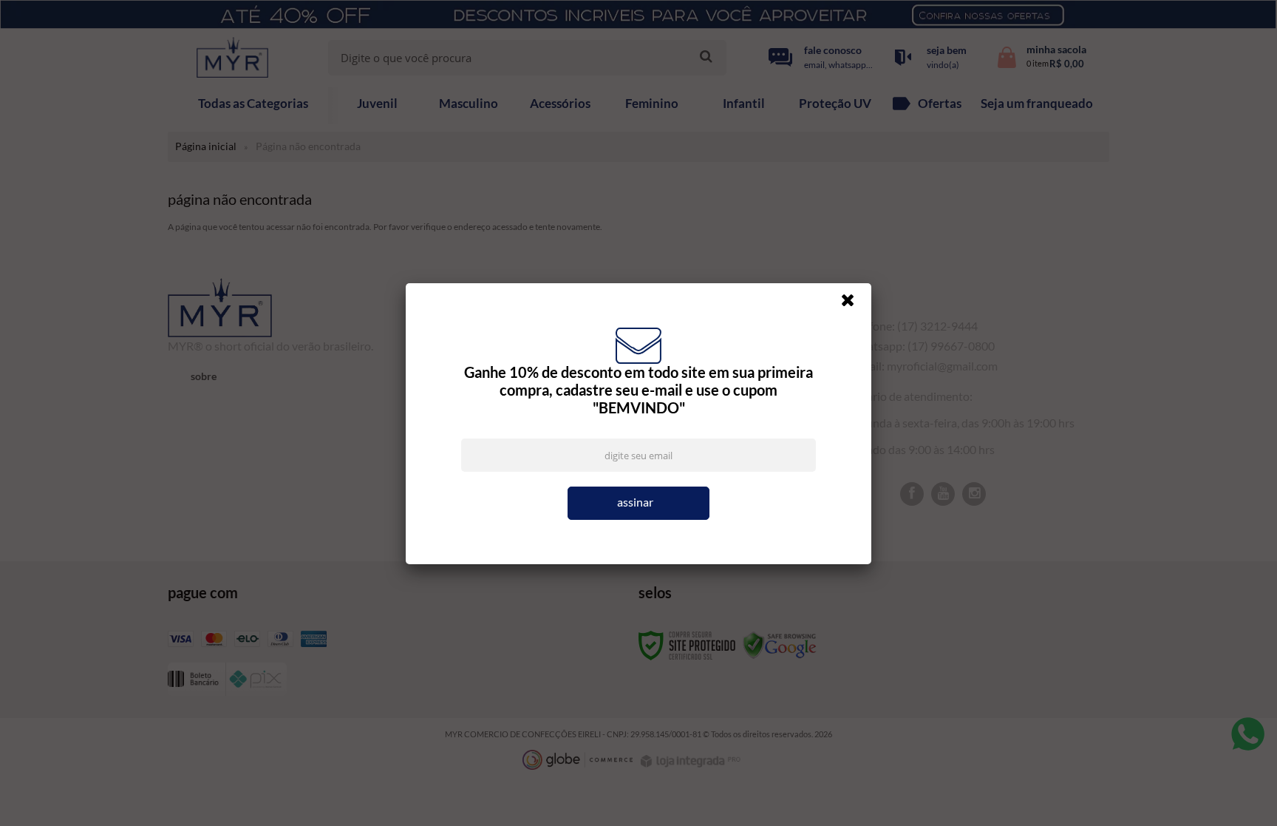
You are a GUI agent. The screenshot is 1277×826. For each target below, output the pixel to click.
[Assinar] (638, 503)
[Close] (854, 304)
